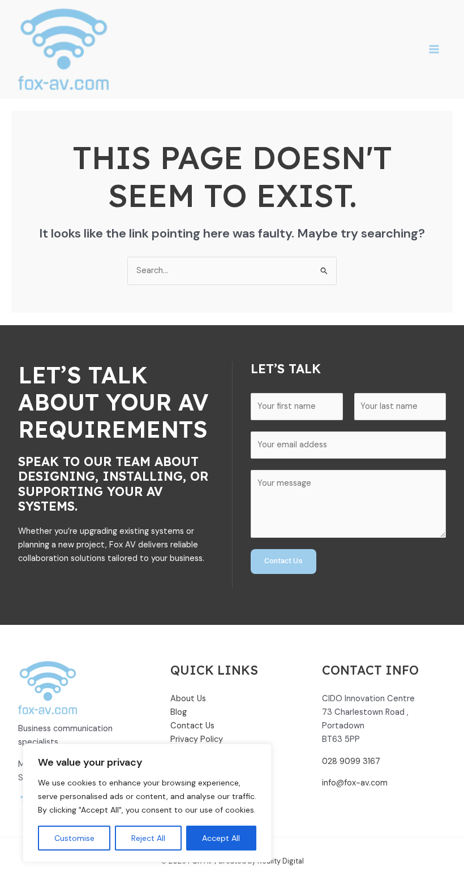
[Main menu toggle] (434, 49)
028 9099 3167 (351, 761)
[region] (147, 803)
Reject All (148, 838)
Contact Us (283, 561)
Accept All (221, 838)
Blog (178, 712)
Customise (74, 838)
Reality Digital (280, 861)
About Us (188, 698)
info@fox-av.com (355, 783)
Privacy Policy (196, 739)
